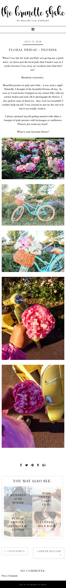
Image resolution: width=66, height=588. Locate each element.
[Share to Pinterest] (32, 465)
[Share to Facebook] (21, 465)
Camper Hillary (49, 551)
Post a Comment (9, 575)
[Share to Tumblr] (38, 465)
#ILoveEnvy (15, 551)
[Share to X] (26, 465)
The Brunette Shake (36, 584)
